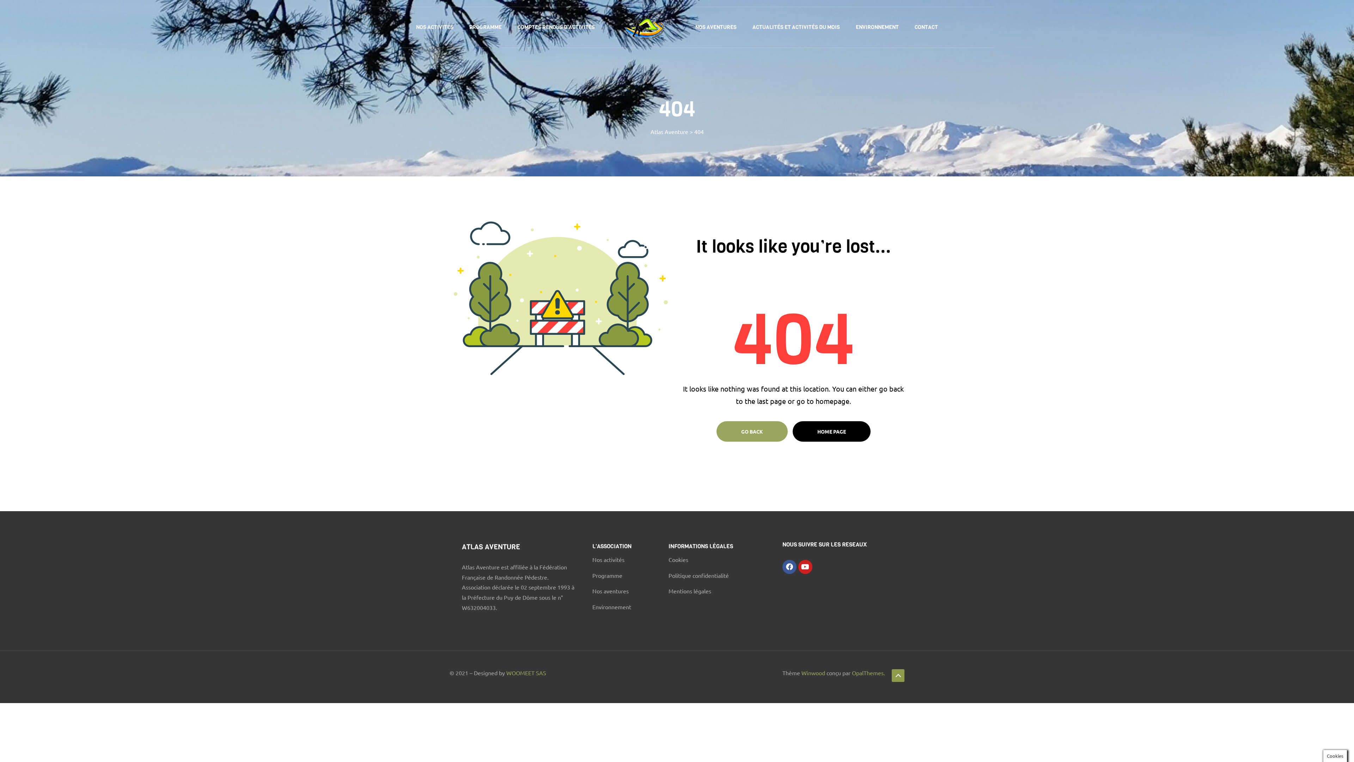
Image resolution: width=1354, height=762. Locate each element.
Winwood (814, 672)
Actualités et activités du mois (796, 27)
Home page (831, 431)
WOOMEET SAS (526, 672)
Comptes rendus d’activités (556, 27)
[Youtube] (805, 567)
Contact (926, 27)
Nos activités (434, 27)
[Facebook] (789, 567)
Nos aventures (716, 27)
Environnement (877, 27)
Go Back (752, 431)
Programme (485, 27)
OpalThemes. (868, 672)
